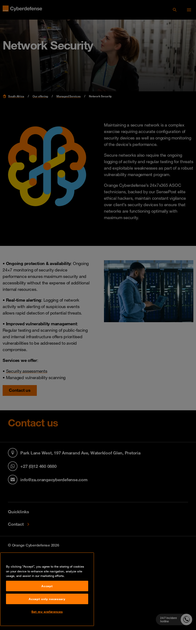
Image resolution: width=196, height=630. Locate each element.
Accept (47, 586)
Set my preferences (47, 611)
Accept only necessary (47, 599)
